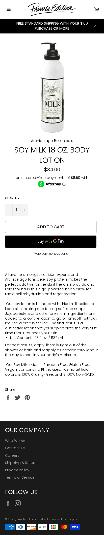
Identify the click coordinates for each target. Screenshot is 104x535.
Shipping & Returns (22, 462)
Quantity (12, 198)
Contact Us (15, 447)
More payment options (51, 254)
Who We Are (16, 440)
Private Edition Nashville (33, 519)
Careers (12, 455)
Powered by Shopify (64, 519)
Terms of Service (20, 477)
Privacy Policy (17, 470)
